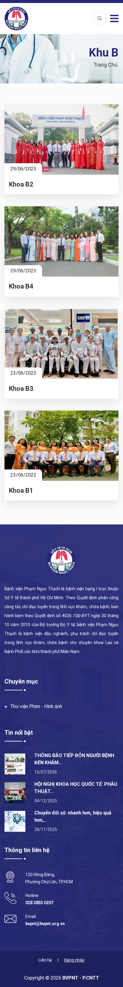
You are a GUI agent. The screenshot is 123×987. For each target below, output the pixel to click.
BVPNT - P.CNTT (80, 978)
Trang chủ (105, 65)
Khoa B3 (21, 388)
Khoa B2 (21, 184)
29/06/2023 (23, 169)
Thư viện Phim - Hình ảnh (36, 706)
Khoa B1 (21, 490)
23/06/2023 (23, 373)
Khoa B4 (21, 286)
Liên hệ (45, 960)
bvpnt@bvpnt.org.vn (45, 923)
